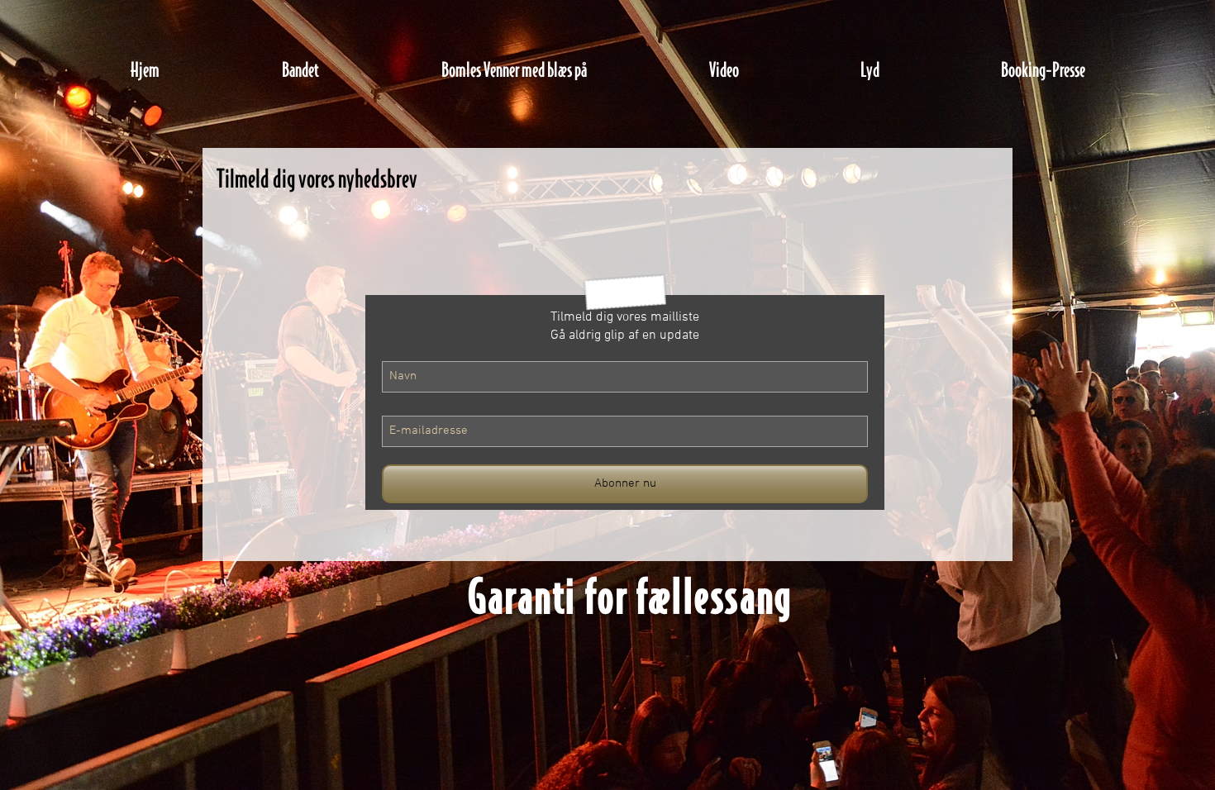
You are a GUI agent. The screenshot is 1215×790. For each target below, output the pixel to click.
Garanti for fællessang (630, 595)
